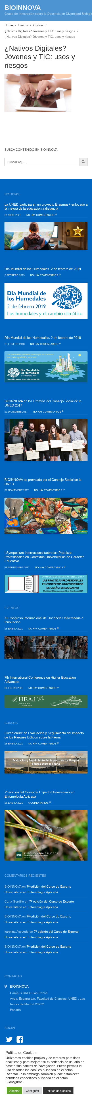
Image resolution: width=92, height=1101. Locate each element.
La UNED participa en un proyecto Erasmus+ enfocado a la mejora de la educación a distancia (46, 206)
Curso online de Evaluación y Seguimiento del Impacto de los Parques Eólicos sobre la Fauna (44, 735)
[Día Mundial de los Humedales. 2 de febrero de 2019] (46, 301)
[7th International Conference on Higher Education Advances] (46, 701)
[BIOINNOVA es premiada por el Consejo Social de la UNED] (46, 516)
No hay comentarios (40, 215)
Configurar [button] (32, 1091)
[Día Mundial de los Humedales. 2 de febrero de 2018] (46, 366)
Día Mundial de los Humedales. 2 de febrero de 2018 (42, 338)
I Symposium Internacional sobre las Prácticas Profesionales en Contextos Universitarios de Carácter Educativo (44, 557)
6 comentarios (38, 802)
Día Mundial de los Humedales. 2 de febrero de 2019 (42, 269)
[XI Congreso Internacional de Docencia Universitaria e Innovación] (46, 647)
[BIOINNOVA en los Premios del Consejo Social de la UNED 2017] (46, 440)
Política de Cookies (58, 1091)
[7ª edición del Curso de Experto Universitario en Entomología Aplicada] (46, 835)
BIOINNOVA (22, 7)
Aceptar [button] (14, 1091)
